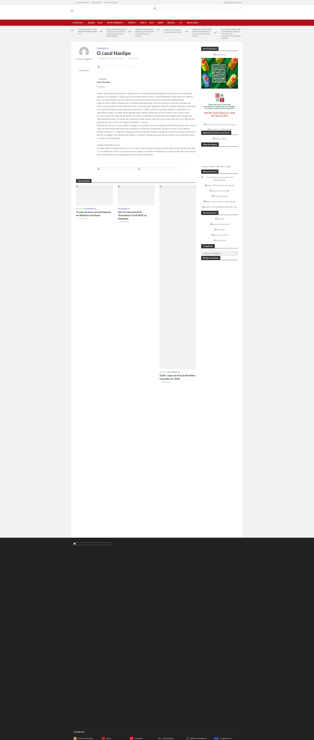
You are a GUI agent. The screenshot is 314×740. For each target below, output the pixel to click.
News (160, 22)
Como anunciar (96, 2)
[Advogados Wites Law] (157, 173)
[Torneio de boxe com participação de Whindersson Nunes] (94, 195)
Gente (143, 22)
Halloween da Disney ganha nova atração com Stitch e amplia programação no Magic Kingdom (116, 32)
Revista (171, 22)
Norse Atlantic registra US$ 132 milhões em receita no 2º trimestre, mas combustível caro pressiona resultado (231, 33)
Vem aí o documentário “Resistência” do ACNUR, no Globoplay (132, 215)
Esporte (132, 22)
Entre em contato (111, 2)
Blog (100, 22)
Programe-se (103, 48)
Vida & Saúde (192, 22)
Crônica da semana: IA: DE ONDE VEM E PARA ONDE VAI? (87, 31)
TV (180, 22)
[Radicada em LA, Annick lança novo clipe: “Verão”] (160, 31)
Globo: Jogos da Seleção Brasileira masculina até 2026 (177, 377)
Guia (151, 22)
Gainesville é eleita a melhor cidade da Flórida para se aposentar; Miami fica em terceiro (202, 32)
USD (218, 166)
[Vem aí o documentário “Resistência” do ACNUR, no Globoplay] (136, 195)
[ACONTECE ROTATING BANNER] (116, 71)
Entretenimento (115, 22)
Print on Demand (82, 2)
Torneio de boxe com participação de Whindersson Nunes (93, 214)
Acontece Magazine (84, 59)
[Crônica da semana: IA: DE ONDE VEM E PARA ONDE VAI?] (74, 31)
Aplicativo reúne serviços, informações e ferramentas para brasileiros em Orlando (144, 32)
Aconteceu (78, 22)
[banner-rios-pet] (117, 173)
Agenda (91, 22)
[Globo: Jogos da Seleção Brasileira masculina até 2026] (177, 276)
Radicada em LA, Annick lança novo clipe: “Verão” (172, 31)
